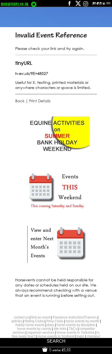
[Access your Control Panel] (34, 4)
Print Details (39, 100)
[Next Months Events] (57, 263)
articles (16, 321)
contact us (21, 317)
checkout (93, 336)
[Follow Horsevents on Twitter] (78, 5)
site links (60, 329)
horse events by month (82, 321)
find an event (40, 317)
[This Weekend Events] (57, 209)
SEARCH (56, 341)
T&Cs (73, 329)
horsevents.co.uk (14, 4)
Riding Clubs (34, 321)
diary (50, 325)
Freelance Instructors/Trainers (75, 317)
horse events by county (34, 329)
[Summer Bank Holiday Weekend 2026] (57, 155)
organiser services (40, 332)
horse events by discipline (76, 325)
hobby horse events (30, 325)
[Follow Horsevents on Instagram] (86, 5)
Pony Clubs (54, 321)
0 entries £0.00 (59, 350)
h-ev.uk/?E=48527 (31, 73)
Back (19, 100)
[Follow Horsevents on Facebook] (69, 5)
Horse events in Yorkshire (76, 332)
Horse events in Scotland (56, 336)
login (80, 336)
